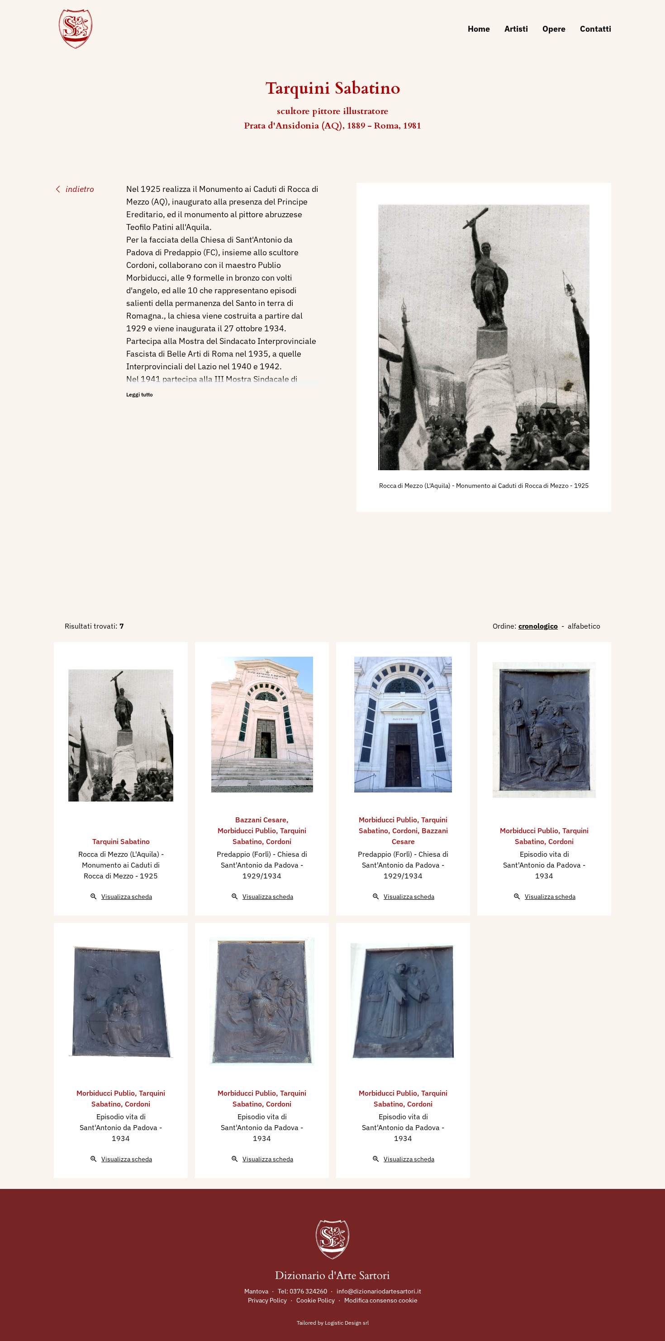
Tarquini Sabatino (121, 841)
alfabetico (584, 625)
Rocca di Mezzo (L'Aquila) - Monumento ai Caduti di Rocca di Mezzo (474, 486)
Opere (553, 29)
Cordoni (278, 841)
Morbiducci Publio (247, 830)
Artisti (516, 29)
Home (479, 29)
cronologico (538, 625)
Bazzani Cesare (260, 819)
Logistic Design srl (347, 1322)
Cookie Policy (315, 1300)
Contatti (595, 29)
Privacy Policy (267, 1300)
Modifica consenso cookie (381, 1300)
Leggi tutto (139, 394)
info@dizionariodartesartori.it (379, 1291)
